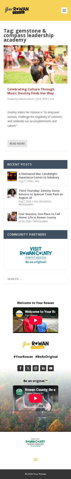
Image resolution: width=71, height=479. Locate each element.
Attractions (45, 201)
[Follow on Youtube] (51, 368)
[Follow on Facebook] (20, 368)
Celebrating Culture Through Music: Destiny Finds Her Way (31, 91)
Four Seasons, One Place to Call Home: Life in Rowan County (39, 215)
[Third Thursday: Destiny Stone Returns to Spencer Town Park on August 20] (12, 193)
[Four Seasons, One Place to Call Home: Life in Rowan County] (12, 216)
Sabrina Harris (26, 99)
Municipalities (26, 204)
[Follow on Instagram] (36, 368)
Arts (52, 99)
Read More (17, 143)
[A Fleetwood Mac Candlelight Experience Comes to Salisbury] (12, 176)
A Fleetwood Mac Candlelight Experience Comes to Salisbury (39, 175)
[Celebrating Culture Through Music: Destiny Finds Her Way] (36, 64)
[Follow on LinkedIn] (43, 368)
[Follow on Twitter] (28, 368)
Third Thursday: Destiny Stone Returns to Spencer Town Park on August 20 (41, 194)
